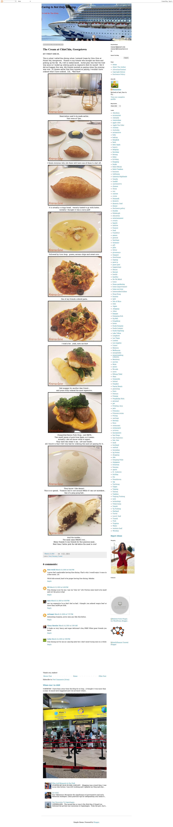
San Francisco (118, 438)
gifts (114, 248)
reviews (115, 430)
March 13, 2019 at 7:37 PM (64, 614)
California (116, 174)
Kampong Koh (118, 316)
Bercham (116, 152)
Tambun (115, 494)
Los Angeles (117, 343)
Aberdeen (116, 113)
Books (115, 164)
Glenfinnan (117, 257)
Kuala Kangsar (118, 326)
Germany (116, 243)
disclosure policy (119, 208)
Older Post (102, 676)
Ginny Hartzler (52, 626)
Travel (60, 556)
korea (115, 324)
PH (48, 587)
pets (114, 408)
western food (117, 528)
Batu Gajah (116, 145)
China (115, 189)
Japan (115, 306)
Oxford (115, 382)
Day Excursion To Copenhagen (63, 802)
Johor (115, 311)
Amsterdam (117, 120)
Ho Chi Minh (117, 279)
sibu (114, 457)
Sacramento (117, 433)
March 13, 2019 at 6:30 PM (60, 601)
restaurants (117, 428)
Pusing (115, 416)
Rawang (115, 421)
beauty (115, 147)
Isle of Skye (117, 301)
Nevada (115, 369)
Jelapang (116, 309)
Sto (114, 477)
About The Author (119, 67)
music (115, 367)
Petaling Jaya (118, 406)
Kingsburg (116, 321)
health (115, 275)
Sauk (114, 443)
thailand (116, 511)
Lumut (115, 345)
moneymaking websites (118, 356)
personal (116, 401)
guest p (115, 262)
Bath (114, 142)
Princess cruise (118, 413)
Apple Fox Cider (118, 125)
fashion (115, 226)
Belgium (116, 150)
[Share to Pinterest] (69, 554)
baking (115, 137)
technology (117, 501)
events (115, 221)
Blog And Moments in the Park (63, 783)
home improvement (120, 287)
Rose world (51, 570)
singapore (116, 462)
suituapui (50, 614)
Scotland (116, 445)
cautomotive (117, 184)
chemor (115, 186)
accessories (117, 115)
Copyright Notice (119, 72)
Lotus (49, 639)
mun (49, 601)
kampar (115, 314)
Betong (115, 155)
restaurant (116, 426)
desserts (115, 201)
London (115, 341)
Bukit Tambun (118, 169)
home (115, 282)
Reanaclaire (117, 90)
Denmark (116, 199)
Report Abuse (116, 536)
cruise (115, 196)
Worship (116, 531)
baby (114, 135)
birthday (116, 159)
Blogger (96, 822)
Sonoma (115, 467)
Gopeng (115, 260)
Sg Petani (116, 453)
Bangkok (116, 140)
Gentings (116, 240)
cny (114, 191)
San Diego (116, 435)
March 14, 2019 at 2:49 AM (68, 626)
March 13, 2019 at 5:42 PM (65, 570)
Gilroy (115, 250)
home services (118, 289)
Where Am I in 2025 (51, 685)
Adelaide (116, 118)
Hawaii (115, 272)
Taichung (116, 484)
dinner (115, 206)
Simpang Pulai (118, 460)
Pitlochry (116, 411)
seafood (115, 448)
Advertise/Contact (119, 70)
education (116, 216)
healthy (115, 277)
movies (115, 362)
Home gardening (119, 284)
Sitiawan (116, 465)
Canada (115, 179)
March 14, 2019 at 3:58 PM (61, 639)
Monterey (116, 360)
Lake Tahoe (117, 333)
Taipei (115, 487)
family (115, 223)
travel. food (117, 516)
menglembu (117, 353)
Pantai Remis (117, 386)
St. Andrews (117, 472)
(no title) (55, 793)
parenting (116, 389)
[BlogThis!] (64, 554)
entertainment (118, 218)
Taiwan (115, 492)
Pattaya (115, 394)
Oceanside (116, 379)
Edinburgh (116, 213)
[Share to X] (65, 554)
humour (115, 297)
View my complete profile (118, 98)
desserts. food (117, 204)
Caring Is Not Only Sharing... (60, 7)
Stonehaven (117, 479)
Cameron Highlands (120, 177)
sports (115, 470)
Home (75, 676)
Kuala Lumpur (118, 328)
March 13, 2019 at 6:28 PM (59, 587)
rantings (116, 418)
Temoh (115, 506)
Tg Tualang (117, 509)
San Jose (116, 440)
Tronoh (115, 519)
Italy (114, 304)
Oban (114, 377)
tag (114, 482)
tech (114, 499)
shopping (116, 455)
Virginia (116, 523)
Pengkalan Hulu (118, 399)
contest (115, 194)
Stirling (115, 475)
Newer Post (47, 676)
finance (115, 228)
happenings (117, 267)
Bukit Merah (117, 167)
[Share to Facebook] (67, 554)
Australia (116, 130)
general (115, 238)
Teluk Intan (117, 504)
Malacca (116, 348)
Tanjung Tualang (119, 497)
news (114, 372)
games (115, 235)
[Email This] (62, 554)
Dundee (115, 211)
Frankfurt (116, 233)
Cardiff (115, 182)
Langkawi (116, 336)
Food (50, 556)
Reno (114, 423)
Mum (114, 364)
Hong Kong (117, 294)
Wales (115, 526)
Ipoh (114, 299)
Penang (54, 556)
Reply (49, 581)
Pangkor (116, 384)
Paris (114, 391)
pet (114, 404)
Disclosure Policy (119, 74)
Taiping (115, 489)
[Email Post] (58, 554)
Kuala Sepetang (118, 331)
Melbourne (116, 350)
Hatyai (115, 270)
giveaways (116, 252)
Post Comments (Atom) (61, 680)
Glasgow (116, 255)
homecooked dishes (120, 292)
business (116, 172)
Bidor (114, 157)
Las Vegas (116, 338)
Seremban (116, 450)
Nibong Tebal (117, 374)
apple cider (117, 123)
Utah (114, 521)
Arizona (115, 128)
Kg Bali (115, 319)
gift (114, 245)
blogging (116, 162)
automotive (117, 133)
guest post (116, 265)
